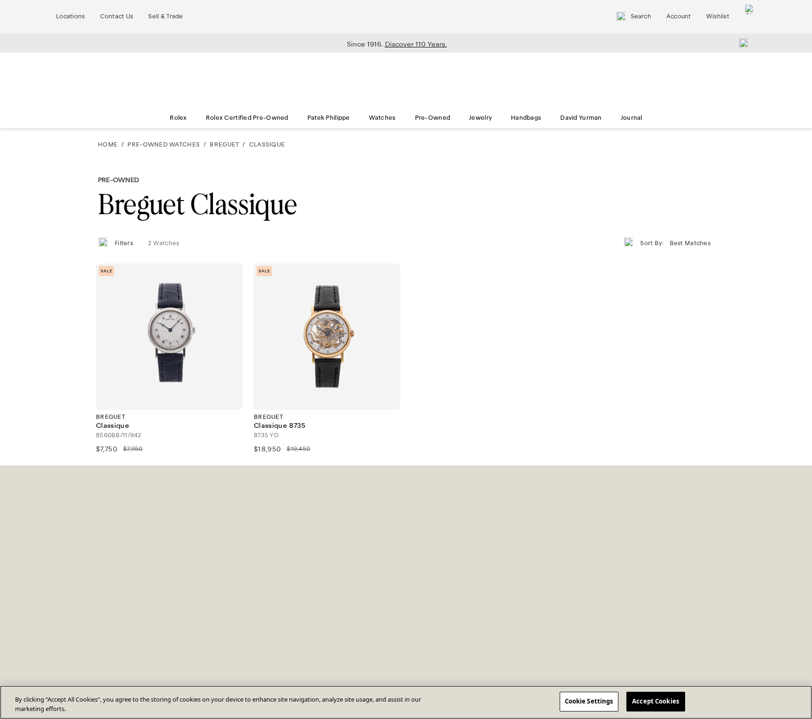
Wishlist (717, 16)
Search (641, 16)
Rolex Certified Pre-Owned (247, 118)
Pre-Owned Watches (163, 144)
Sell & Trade (165, 16)
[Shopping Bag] (750, 17)
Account (678, 16)
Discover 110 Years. (416, 44)
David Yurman (580, 118)
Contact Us (116, 16)
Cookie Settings (589, 701)
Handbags (526, 118)
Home (107, 144)
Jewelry (480, 118)
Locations (70, 16)
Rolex (178, 118)
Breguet (224, 144)
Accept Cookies (655, 701)
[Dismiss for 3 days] (741, 42)
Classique (267, 144)
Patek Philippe (328, 118)
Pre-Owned (433, 118)
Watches (382, 118)
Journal (631, 118)
